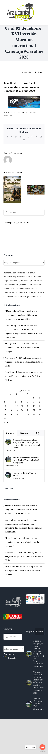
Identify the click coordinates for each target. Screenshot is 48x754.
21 (28, 410)
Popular (10, 433)
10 (5, 406)
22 (34, 410)
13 (22, 406)
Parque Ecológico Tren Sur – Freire (26, 474)
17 (5, 410)
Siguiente (38, 72)
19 (16, 410)
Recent (24, 433)
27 (22, 414)
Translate (12, 658)
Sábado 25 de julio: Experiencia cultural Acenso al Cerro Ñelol (12, 178)
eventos (24, 112)
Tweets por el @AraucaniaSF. (16, 222)
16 (40, 406)
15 (34, 406)
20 (22, 410)
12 (16, 406)
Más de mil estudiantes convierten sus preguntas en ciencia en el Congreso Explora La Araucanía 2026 (21, 315)
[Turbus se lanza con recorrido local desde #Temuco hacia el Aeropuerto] (8, 458)
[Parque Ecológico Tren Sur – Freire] (8, 473)
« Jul (5, 422)
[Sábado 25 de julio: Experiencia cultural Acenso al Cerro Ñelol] (12, 189)
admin (8, 112)
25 (10, 414)
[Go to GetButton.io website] (42, 751)
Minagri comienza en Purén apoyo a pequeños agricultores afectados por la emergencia (22, 347)
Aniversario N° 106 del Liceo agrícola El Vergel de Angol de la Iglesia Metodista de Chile (24, 362)
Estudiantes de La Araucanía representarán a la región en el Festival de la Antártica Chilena (23, 376)
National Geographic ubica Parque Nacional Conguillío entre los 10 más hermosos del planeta (26, 444)
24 (5, 414)
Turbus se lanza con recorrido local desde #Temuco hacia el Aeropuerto (26, 460)
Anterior (28, 72)
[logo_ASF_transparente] (19, 3)
